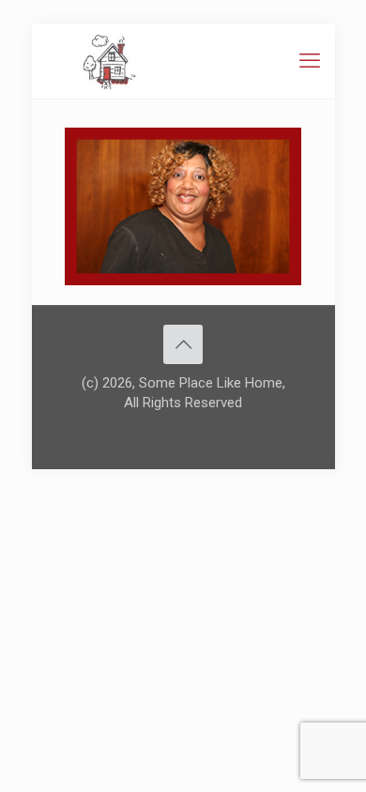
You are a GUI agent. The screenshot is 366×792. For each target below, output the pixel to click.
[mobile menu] (310, 61)
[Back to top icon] (183, 344)
